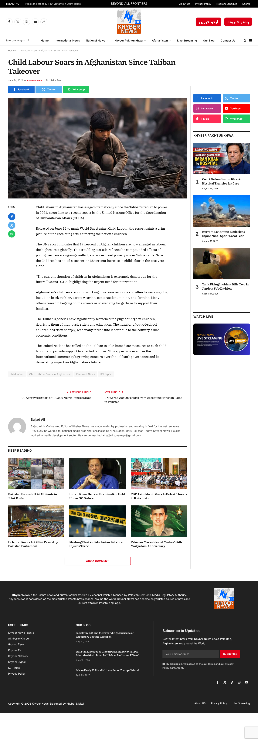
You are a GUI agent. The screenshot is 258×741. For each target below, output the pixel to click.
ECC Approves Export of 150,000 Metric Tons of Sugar (55, 398)
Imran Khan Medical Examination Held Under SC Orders (97, 496)
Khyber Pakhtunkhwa (128, 40)
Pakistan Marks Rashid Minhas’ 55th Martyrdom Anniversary (156, 544)
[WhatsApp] (11, 234)
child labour (17, 374)
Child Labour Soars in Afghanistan (50, 374)
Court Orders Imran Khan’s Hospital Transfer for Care (221, 181)
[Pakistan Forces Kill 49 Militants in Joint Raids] (36, 473)
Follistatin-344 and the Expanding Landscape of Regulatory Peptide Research (105, 634)
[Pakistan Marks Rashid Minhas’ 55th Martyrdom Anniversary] (159, 521)
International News (67, 40)
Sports (246, 3)
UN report (106, 374)
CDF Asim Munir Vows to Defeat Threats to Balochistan (159, 496)
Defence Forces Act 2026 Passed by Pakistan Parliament (33, 544)
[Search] (245, 40)
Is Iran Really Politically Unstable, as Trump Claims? (107, 670)
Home (45, 40)
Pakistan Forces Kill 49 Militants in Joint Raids (53, 3)
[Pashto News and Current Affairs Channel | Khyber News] (129, 22)
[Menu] (250, 40)
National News (95, 40)
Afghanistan (160, 40)
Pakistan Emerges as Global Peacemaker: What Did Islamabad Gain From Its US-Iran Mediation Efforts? (108, 653)
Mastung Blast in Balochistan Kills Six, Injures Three (96, 544)
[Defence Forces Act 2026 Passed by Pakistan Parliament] (36, 521)
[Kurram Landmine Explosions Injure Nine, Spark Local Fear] (221, 211)
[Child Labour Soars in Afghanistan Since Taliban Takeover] (97, 148)
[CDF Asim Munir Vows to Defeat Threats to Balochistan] (159, 473)
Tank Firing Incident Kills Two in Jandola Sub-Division (225, 286)
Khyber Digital (75, 703)
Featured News (85, 374)
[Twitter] (11, 225)
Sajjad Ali (38, 419)
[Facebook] (11, 216)
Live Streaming (187, 40)
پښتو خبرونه (238, 21)
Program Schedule (226, 3)
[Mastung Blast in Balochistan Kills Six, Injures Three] (97, 521)
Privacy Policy (203, 3)
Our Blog (209, 40)
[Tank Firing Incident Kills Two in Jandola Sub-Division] (221, 263)
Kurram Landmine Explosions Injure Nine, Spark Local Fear (223, 234)
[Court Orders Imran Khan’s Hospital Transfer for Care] (221, 158)
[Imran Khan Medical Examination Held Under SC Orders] (97, 473)
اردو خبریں (208, 21)
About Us (184, 3)
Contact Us (228, 40)
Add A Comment (97, 560)
